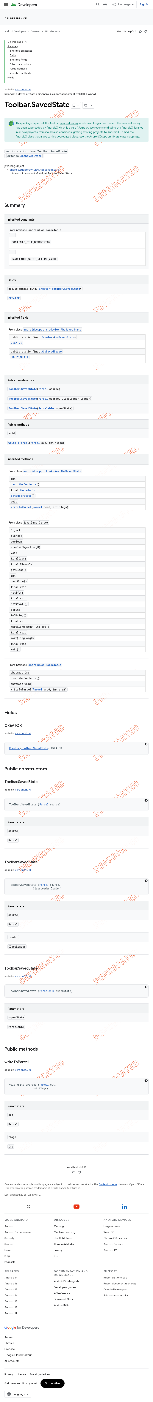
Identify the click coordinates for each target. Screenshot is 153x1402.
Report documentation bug (120, 1283)
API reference (15, 18)
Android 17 (10, 1277)
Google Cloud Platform (18, 1355)
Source (8, 1244)
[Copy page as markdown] (85, 105)
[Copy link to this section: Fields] (20, 713)
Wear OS (109, 1232)
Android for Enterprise (17, 1232)
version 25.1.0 (23, 89)
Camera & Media (64, 1244)
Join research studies (116, 1295)
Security (9, 1238)
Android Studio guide (66, 1281)
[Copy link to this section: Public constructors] (50, 769)
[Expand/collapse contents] (26, 42)
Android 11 (10, 1313)
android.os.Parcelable (45, 665)
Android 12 (10, 1307)
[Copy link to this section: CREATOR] (25, 726)
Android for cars (113, 1244)
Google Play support (115, 1289)
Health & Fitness (63, 1238)
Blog (7, 1256)
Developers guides (65, 1287)
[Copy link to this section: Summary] (28, 205)
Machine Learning (64, 1232)
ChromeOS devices (115, 1238)
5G (56, 1256)
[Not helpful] (146, 31)
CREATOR (14, 298)
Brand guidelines (40, 1374)
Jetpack (83, 127)
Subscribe (52, 1383)
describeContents (23, 484)
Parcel (43, 389)
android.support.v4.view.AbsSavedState (34, 169)
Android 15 (10, 1289)
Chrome (9, 1343)
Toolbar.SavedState (65, 288)
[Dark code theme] (146, 744)
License (21, 1374)
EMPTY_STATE (20, 357)
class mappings (129, 136)
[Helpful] (140, 31)
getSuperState (21, 495)
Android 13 (10, 1301)
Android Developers (15, 31)
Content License (108, 1184)
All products (11, 1361)
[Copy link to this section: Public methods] (41, 1049)
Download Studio (64, 1299)
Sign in (144, 4)
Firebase (9, 1349)
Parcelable (46, 408)
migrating (76, 132)
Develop (35, 31)
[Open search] (98, 4)
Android (9, 1226)
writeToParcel (18, 443)
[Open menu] (6, 4)
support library (69, 123)
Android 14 (11, 1295)
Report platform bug (115, 1277)
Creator (44, 288)
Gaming (59, 1226)
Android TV (110, 1250)
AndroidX (52, 127)
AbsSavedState (31, 156)
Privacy (58, 1250)
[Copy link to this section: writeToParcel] (32, 1062)
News (7, 1250)
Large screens (112, 1226)
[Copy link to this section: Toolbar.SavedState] (41, 782)
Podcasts (9, 1262)
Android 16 (11, 1283)
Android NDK (61, 1305)
